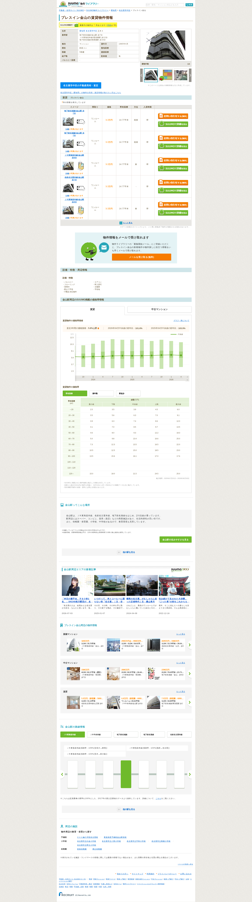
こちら (158, 798)
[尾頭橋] (144, 774)
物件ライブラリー (129, 884)
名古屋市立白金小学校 (86, 841)
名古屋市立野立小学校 (86, 845)
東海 (86, 886)
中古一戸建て (179, 879)
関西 (91, 886)
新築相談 (96, 884)
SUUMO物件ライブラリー (97, 10)
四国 (95, 886)
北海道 (61, 886)
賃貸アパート (111, 879)
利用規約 (150, 874)
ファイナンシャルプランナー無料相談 (150, 884)
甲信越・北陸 (79, 886)
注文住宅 (62, 884)
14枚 (67, 129)
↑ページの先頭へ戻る (185, 864)
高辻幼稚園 (97, 849)
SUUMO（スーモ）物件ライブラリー (79, 4)
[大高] (73, 774)
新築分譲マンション (142, 879)
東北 (66, 886)
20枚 (67, 173)
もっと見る (180, 634)
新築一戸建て (168, 879)
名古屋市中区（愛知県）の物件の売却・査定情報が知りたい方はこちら (90, 93)
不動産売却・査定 (85, 884)
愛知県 (114, 10)
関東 (71, 886)
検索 (190, 5)
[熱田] (108, 774)
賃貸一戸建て (121, 879)
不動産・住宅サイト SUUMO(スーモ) (72, 879)
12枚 (67, 195)
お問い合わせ (186, 874)
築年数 (95, 393)
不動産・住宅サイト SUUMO (71, 10)
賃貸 (109, 25)
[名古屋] (161, 774)
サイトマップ (137, 874)
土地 (187, 879)
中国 (100, 886)
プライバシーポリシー (167, 874)
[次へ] (189, 645)
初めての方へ (122, 874)
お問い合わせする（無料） (173, 116)
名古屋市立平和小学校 (136, 841)
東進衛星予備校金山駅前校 (115, 837)
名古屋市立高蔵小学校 (161, 841)
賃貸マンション (99, 879)
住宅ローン (118, 884)
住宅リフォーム (72, 884)
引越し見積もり (106, 884)
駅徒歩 (121, 393)
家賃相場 (131, 879)
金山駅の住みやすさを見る (175, 539)
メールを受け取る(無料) (141, 257)
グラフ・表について (181, 321)
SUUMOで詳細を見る (173, 124)
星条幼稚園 (82, 849)
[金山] (126, 774)
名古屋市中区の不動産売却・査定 (80, 85)
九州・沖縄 (107, 886)
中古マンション (156, 879)
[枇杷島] (179, 774)
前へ (62, 774)
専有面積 (69, 393)
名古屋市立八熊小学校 (111, 841)
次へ (189, 774)
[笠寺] (90, 774)
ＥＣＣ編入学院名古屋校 (87, 837)
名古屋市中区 (124, 10)
